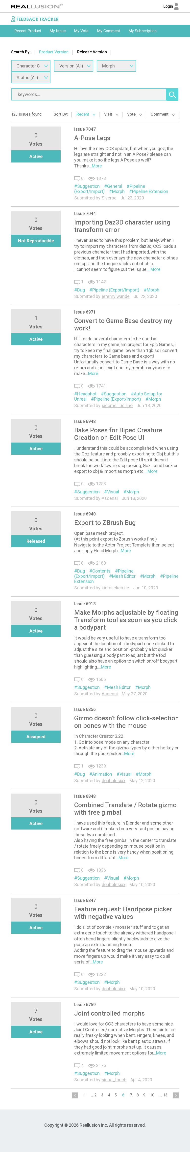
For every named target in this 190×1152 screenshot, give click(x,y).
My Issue (57, 31)
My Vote (81, 31)
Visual (113, 491)
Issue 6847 (85, 900)
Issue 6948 (85, 421)
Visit (108, 114)
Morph (118, 191)
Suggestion (88, 186)
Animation (102, 774)
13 (165, 1095)
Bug (81, 289)
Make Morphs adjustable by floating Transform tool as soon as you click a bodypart (126, 620)
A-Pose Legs (92, 138)
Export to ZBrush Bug (105, 522)
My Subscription (142, 31)
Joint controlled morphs (109, 1013)
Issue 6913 (85, 603)
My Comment (108, 31)
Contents (101, 571)
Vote (132, 114)
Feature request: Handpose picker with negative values (123, 912)
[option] (27, 31)
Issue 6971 (85, 312)
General (114, 186)
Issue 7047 (85, 129)
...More (95, 165)
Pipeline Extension (150, 191)
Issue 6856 (85, 709)
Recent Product (27, 31)
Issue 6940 (85, 513)
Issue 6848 (85, 796)
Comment (160, 114)
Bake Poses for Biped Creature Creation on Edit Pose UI (118, 433)
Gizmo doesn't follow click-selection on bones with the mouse (126, 721)
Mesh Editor (124, 576)
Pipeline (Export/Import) (115, 289)
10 (152, 1095)
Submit (20, 43)
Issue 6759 (85, 1004)
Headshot (86, 393)
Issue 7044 (85, 213)
